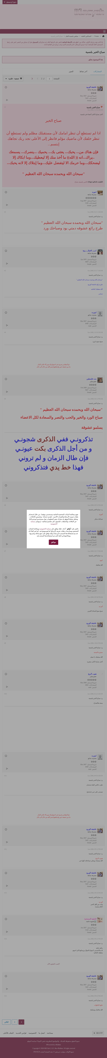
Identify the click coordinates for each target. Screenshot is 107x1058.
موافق (53, 542)
